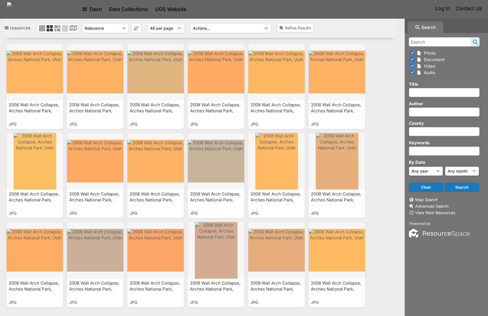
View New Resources (435, 212)
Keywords (419, 142)
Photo (429, 53)
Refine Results (298, 27)
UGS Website (170, 9)
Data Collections (128, 9)
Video (428, 66)
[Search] (475, 41)
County (416, 123)
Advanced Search (431, 206)
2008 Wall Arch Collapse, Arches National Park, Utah (34, 110)
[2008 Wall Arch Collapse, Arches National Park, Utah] (34, 72)
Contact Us (469, 8)
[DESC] (136, 28)
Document (433, 59)
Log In (442, 8)
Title (413, 84)
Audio (428, 72)
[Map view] (73, 28)
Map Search (426, 199)
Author (416, 103)
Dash (95, 9)
